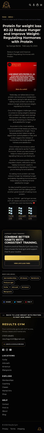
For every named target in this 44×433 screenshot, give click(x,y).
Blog (4, 415)
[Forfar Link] (12, 211)
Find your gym (8, 282)
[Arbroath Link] (22, 211)
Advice (10, 17)
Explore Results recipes (22, 257)
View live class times (22, 263)
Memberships (7, 380)
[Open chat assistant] (39, 429)
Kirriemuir (25, 287)
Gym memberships (10, 278)
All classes (23, 278)
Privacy (5, 429)
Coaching (6, 384)
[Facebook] (3, 350)
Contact (5, 404)
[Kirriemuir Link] (31, 211)
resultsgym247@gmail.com (13, 339)
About (4, 411)
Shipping (21, 429)
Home (4, 17)
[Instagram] (7, 350)
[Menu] (41, 4)
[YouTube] (10, 350)
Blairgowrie (8, 291)
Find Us (5, 408)
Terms (12, 429)
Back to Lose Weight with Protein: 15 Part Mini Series (23, 316)
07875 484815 (8, 336)
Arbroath (15, 287)
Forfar (6, 287)
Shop (4, 394)
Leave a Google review (14, 344)
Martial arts (35, 278)
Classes (5, 387)
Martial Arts (7, 391)
